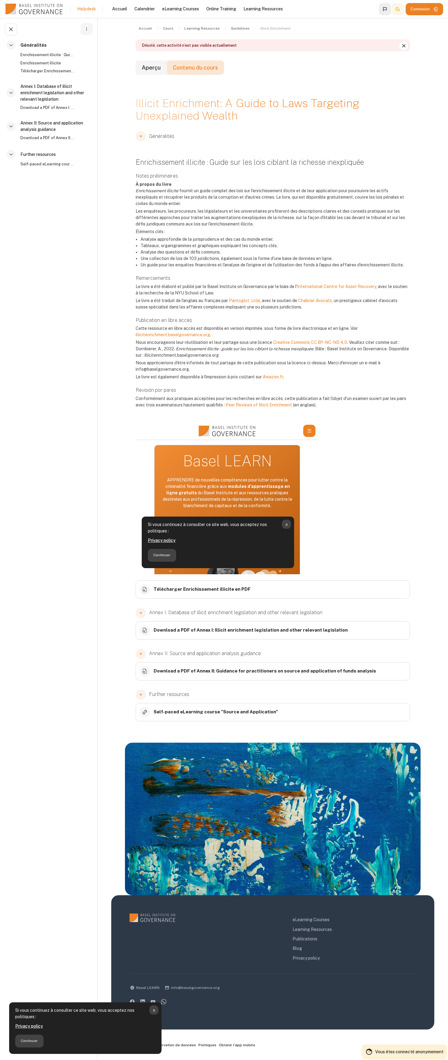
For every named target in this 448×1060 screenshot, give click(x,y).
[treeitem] (50, 60)
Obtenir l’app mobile (237, 1045)
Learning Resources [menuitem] (263, 8)
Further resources (38, 154)
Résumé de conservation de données (163, 1045)
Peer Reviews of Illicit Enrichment (259, 404)
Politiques (207, 1045)
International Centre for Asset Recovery (336, 286)
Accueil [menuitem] (119, 8)
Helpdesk (86, 8)
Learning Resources (312, 929)
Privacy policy (29, 1026)
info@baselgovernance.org (195, 988)
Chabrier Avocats (315, 300)
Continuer (29, 1041)
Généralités (33, 45)
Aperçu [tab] (151, 67)
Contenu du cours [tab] (195, 67)
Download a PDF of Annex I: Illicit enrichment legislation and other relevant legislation (47, 107)
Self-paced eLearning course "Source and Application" (47, 164)
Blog (297, 948)
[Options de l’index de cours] (86, 29)
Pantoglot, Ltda (244, 300)
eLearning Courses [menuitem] (180, 8)
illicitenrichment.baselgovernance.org (173, 334)
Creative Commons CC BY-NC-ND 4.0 (310, 342)
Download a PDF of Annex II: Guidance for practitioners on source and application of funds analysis (47, 137)
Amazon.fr (273, 376)
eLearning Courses (311, 919)
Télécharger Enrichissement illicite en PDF (47, 71)
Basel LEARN (147, 988)
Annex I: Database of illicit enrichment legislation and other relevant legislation (52, 93)
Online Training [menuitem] (221, 8)
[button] (385, 9)
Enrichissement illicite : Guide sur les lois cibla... (47, 54)
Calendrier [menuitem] (144, 8)
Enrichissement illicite (40, 63)
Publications (305, 938)
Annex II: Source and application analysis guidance (51, 126)
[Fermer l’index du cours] (11, 29)
